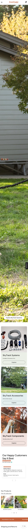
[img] (14, 461)
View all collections (6, 493)
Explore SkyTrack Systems (14, 318)
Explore (14, 362)
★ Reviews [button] (26, 265)
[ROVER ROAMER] (14, 2)
